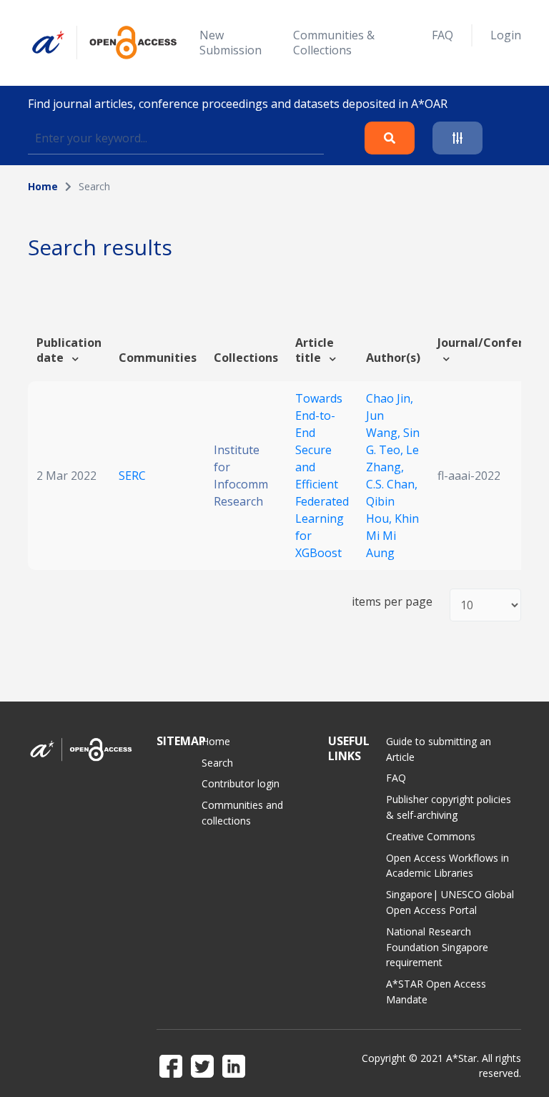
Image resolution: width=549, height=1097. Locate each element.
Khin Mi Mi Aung (392, 536)
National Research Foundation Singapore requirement (437, 947)
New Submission (230, 42)
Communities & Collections (334, 42)
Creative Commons (430, 836)
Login (505, 35)
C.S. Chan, (391, 484)
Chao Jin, (389, 398)
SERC (132, 475)
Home (43, 186)
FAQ (442, 35)
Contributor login (241, 783)
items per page (392, 601)
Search (217, 762)
